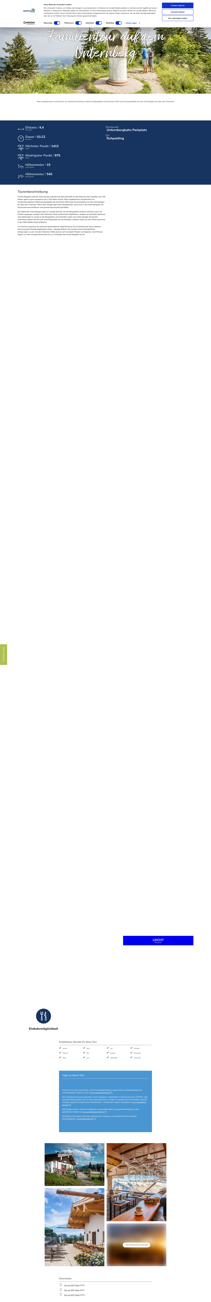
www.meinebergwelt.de (100, 1093)
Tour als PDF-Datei (71, 1285)
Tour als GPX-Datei (72, 1295)
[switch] (78, 23)
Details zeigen (131, 23)
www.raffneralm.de (86, 1119)
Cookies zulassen (178, 5)
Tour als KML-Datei (71, 1290)
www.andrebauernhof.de (94, 1112)
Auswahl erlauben (178, 12)
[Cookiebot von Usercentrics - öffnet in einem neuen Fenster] (29, 23)
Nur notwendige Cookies (177, 18)
